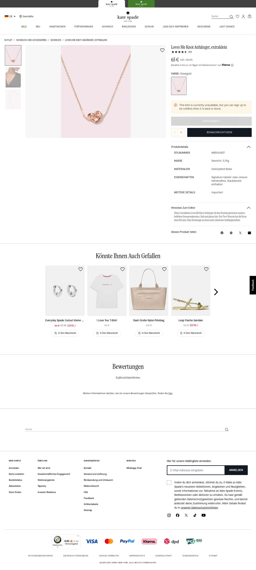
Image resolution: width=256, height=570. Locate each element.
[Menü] (78, 537)
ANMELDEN (236, 470)
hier (170, 393)
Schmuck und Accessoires (31, 40)
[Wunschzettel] (237, 16)
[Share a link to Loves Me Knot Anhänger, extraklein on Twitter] (240, 233)
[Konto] (243, 16)
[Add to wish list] (162, 50)
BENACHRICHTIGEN (219, 132)
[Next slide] (219, 292)
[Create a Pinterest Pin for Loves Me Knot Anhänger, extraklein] (231, 233)
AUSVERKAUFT (211, 121)
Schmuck (56, 40)
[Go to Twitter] (186, 516)
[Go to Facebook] (177, 516)
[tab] (111, 3)
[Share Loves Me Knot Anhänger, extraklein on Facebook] (222, 233)
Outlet (8, 40)
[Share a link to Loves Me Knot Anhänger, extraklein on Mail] (249, 233)
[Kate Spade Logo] (128, 16)
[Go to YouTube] (203, 516)
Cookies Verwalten (109, 555)
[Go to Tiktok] (195, 516)
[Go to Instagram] (169, 516)
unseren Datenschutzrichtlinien (199, 507)
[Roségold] (178, 86)
